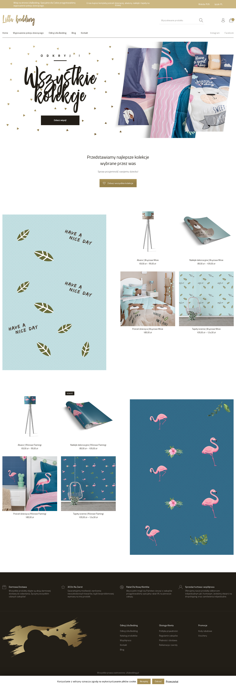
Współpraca (125, 640)
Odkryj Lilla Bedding (129, 631)
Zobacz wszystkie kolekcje (120, 183)
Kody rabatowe (205, 631)
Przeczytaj (172, 681)
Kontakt (123, 645)
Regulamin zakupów (168, 635)
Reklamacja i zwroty (168, 645)
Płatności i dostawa (168, 640)
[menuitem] (204, 4)
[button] (7, 89)
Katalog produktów (128, 635)
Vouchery (202, 635)
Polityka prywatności (168, 631)
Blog (122, 649)
